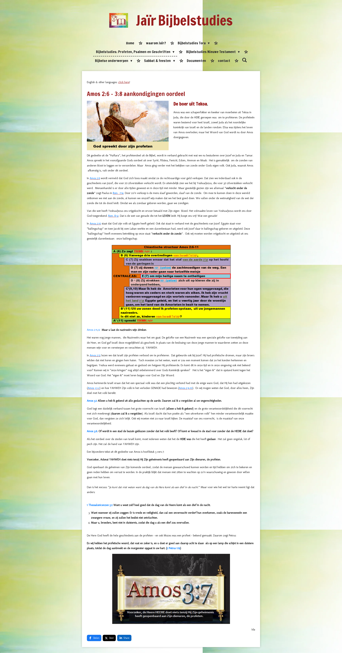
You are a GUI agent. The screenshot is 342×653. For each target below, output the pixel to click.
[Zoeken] (244, 60)
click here (123, 82)
